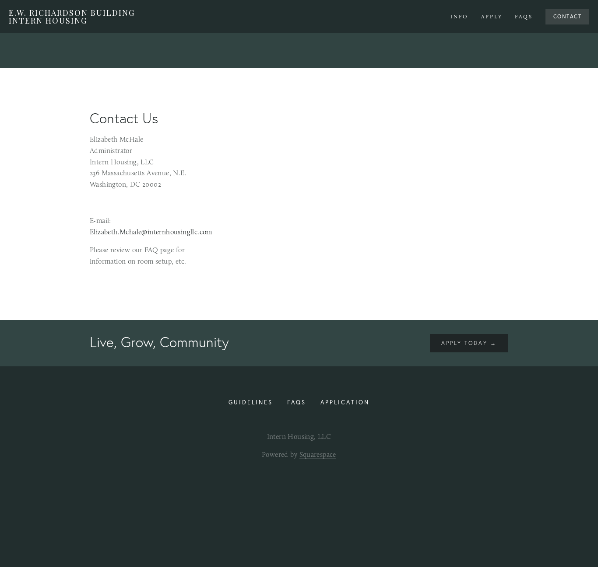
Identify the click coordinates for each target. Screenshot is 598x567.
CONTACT (567, 16)
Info (459, 17)
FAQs (524, 17)
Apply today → (469, 343)
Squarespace (317, 454)
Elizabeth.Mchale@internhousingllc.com (151, 232)
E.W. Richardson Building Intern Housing (72, 16)
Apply (492, 17)
